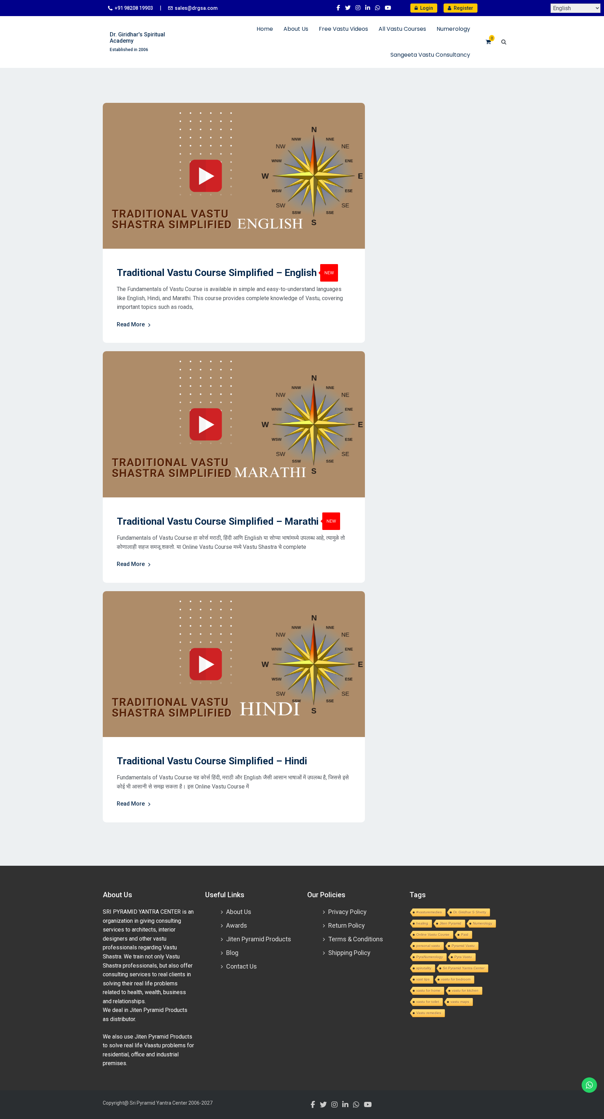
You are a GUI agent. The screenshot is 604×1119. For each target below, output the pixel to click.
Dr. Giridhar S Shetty (469, 912)
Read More (131, 324)
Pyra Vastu (463, 957)
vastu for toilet (427, 1002)
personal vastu (428, 946)
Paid (464, 934)
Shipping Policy (349, 952)
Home (265, 29)
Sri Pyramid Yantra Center (463, 968)
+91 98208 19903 (134, 8)
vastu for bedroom (455, 979)
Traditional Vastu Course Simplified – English (217, 272)
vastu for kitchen (465, 990)
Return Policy (346, 925)
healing (422, 923)
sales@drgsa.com (196, 8)
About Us (295, 29)
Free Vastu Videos (343, 29)
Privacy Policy (347, 911)
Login (426, 8)
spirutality (423, 968)
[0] (488, 41)
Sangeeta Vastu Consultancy (430, 55)
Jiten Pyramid (450, 923)
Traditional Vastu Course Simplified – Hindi (212, 761)
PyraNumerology (429, 957)
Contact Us (241, 966)
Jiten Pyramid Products (258, 939)
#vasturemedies (429, 912)
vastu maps (460, 1002)
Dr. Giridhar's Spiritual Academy (137, 37)
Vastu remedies (428, 1013)
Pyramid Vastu (463, 946)
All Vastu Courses (402, 29)
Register (463, 8)
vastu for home (428, 990)
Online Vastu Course (433, 934)
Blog (232, 952)
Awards (236, 925)
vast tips (423, 979)
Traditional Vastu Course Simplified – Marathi (218, 521)
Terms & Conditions (355, 939)
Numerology (453, 29)
